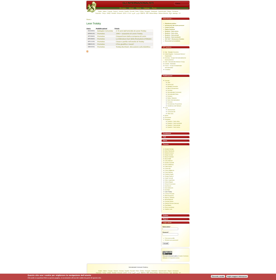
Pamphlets (167, 119)
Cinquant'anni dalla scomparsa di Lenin (131, 36)
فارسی (137, 13)
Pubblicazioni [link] (167, 76)
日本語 (108, 13)
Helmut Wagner (169, 182)
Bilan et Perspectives (172, 88)
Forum (154, 8)
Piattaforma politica (170, 23)
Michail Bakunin (169, 199)
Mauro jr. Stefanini (169, 197)
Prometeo (101, 33)
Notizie (138, 8)
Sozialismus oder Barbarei (174, 105)
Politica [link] (165, 215)
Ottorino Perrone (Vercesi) (172, 203)
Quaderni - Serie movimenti (172, 37)
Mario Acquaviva (169, 195)
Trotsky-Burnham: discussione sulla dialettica (133, 47)
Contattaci (167, 69)
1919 (168, 82)
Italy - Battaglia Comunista (172, 52)
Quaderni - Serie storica (171, 31)
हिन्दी (147, 13)
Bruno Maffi (168, 158)
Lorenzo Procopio (169, 193)
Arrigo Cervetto (169, 155)
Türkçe (104, 13)
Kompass (169, 96)
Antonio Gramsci (169, 153)
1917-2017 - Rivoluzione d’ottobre (174, 39)
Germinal (169, 90)
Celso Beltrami (168, 160)
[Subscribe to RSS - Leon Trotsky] (87, 52)
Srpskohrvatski (162, 11)
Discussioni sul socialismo (172, 41)
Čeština (142, 11)
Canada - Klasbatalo (170, 63)
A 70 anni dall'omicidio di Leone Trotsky (131, 31)
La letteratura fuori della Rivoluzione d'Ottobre (133, 39)
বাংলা (180, 13)
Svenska (121, 11)
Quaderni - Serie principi (172, 35)
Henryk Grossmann (170, 184)
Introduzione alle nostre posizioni (174, 25)
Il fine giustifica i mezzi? (125, 44)
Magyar (169, 11)
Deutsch (115, 11)
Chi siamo (122, 8)
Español (127, 11)
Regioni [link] (165, 219)
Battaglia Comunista (105, 31)
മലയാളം (175, 13)
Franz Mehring (169, 172)
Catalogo (147, 8)
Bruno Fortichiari (169, 156)
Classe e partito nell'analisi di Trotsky (130, 41)
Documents (168, 117)
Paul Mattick (168, 205)
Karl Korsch (168, 186)
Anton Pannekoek (169, 151)
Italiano (105, 11)
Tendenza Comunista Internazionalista (138, 6)
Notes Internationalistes (173, 100)
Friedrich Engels (169, 174)
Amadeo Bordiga (169, 149)
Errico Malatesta (169, 164)
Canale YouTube (169, 27)
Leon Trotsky (168, 191)
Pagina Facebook (170, 29)
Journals (167, 80)
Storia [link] (165, 140)
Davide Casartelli (169, 162)
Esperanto (98, 13)
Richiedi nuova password (171, 240)
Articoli (131, 8)
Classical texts (171, 109)
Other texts (170, 113)
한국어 (124, 13)
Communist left (171, 111)
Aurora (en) (170, 84)
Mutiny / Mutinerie (172, 98)
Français (110, 11)
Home (88, 19)
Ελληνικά (119, 13)
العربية (133, 13)
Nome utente (167, 226)
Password (166, 232)
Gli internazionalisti (138, 3)
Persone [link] (166, 144)
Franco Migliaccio (169, 170)
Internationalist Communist (174, 92)
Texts (166, 107)
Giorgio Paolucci (169, 176)
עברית (129, 13)
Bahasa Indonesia (163, 13)
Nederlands (154, 11)
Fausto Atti (167, 168)
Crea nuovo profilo (170, 238)
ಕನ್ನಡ (170, 13)
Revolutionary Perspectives (174, 104)
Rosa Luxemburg (169, 207)
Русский (132, 11)
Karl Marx (167, 189)
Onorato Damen (169, 201)
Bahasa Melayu (153, 13)
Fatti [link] (164, 137)
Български (175, 11)
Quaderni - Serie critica (171, 33)
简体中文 (142, 13)
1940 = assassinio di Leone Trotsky (129, 33)
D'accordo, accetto (218, 276)
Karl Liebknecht (169, 187)
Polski (137, 11)
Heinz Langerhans (170, 180)
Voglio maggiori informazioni (237, 276)
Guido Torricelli (169, 178)
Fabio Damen (168, 166)
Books (166, 115)
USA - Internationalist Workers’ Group (175, 61)
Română (113, 13)
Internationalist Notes (172, 94)
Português (147, 11)
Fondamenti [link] (167, 133)
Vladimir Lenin (168, 209)
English (100, 11)
